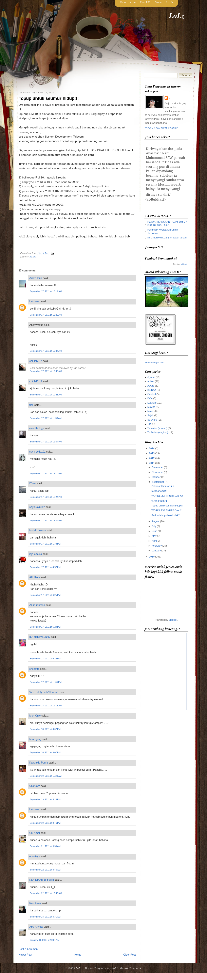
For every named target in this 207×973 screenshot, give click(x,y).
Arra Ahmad (36, 926)
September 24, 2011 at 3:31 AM (45, 916)
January (156, 550)
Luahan (151, 402)
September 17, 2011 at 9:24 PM (45, 658)
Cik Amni (34, 832)
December (157, 467)
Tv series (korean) (157, 428)
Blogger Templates (95, 968)
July (154, 526)
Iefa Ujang (35, 739)
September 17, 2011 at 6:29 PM (45, 627)
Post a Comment (28, 949)
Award (150, 385)
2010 (152, 556)
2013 (152, 453)
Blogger (173, 619)
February (157, 545)
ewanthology (36, 428)
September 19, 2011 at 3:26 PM (45, 799)
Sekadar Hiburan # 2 (162, 486)
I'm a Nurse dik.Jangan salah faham (167, 237)
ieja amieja (35, 553)
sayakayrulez (37, 506)
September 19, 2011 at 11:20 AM (45, 776)
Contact (158, 2)
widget (184, 264)
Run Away (35, 903)
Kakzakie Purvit (38, 762)
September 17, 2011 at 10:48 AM (46, 394)
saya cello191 (37, 451)
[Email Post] (52, 252)
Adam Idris (35, 278)
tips (31, 404)
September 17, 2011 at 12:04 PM (46, 441)
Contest (151, 394)
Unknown (34, 301)
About (133, 2)
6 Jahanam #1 (159, 500)
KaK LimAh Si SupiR (41, 879)
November (157, 472)
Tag (149, 424)
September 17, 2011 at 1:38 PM (45, 544)
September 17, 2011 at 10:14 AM (46, 291)
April (154, 540)
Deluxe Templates (130, 968)
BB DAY (151, 390)
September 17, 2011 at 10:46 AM (46, 371)
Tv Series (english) (157, 432)
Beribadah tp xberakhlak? (165, 515)
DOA (150, 398)
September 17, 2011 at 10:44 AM (46, 351)
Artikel (33, 256)
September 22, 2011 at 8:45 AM (45, 869)
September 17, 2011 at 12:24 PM (46, 497)
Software (152, 419)
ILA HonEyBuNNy (39, 636)
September (158, 482)
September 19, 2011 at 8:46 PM (45, 823)
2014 (152, 448)
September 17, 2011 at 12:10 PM (46, 473)
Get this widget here (154, 362)
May (154, 536)
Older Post (129, 954)
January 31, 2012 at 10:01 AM (44, 940)
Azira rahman (37, 605)
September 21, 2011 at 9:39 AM (45, 846)
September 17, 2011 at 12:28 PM (46, 520)
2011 (152, 463)
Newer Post (25, 954)
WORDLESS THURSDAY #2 (167, 496)
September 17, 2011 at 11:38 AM (45, 418)
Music (150, 411)
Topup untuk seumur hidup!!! (49, 98)
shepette (34, 668)
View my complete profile (161, 128)
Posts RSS (145, 2)
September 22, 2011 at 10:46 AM (46, 893)
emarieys (34, 856)
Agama (151, 377)
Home (123, 2)
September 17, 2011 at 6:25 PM (45, 595)
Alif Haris (34, 577)
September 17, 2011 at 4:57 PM (45, 567)
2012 (152, 458)
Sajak (150, 415)
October (156, 477)
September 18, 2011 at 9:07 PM (45, 752)
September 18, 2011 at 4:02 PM (45, 729)
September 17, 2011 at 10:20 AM (46, 315)
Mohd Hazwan (37, 530)
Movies (151, 407)
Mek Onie (35, 715)
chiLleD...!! (35, 360)
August (155, 521)
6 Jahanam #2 (159, 491)
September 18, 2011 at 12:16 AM (46, 705)
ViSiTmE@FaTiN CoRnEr (44, 692)
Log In (169, 2)
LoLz (176, 15)
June (154, 531)
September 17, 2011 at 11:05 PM (45, 682)
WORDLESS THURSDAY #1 (167, 510)
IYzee (32, 483)
